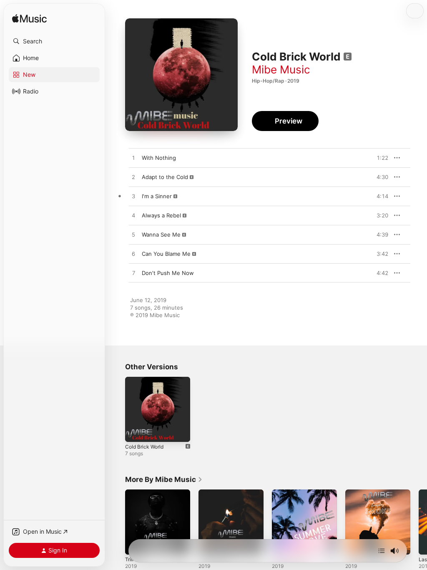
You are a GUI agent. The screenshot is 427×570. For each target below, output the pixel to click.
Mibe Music (281, 69)
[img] (29, 19)
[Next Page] (418, 522)
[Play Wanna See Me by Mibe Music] (133, 235)
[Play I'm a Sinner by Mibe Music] (133, 196)
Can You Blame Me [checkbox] (166, 253)
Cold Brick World (144, 447)
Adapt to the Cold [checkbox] (165, 177)
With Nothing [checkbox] (159, 157)
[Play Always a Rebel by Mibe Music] (133, 215)
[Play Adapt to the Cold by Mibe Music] (133, 177)
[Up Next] (382, 551)
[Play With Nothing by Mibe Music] (133, 158)
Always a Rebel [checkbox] (161, 215)
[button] (54, 41)
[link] (164, 479)
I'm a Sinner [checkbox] (157, 196)
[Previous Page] (117, 522)
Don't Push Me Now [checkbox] (168, 273)
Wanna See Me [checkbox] (161, 234)
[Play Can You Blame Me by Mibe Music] (133, 254)
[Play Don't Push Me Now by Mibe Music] (133, 273)
